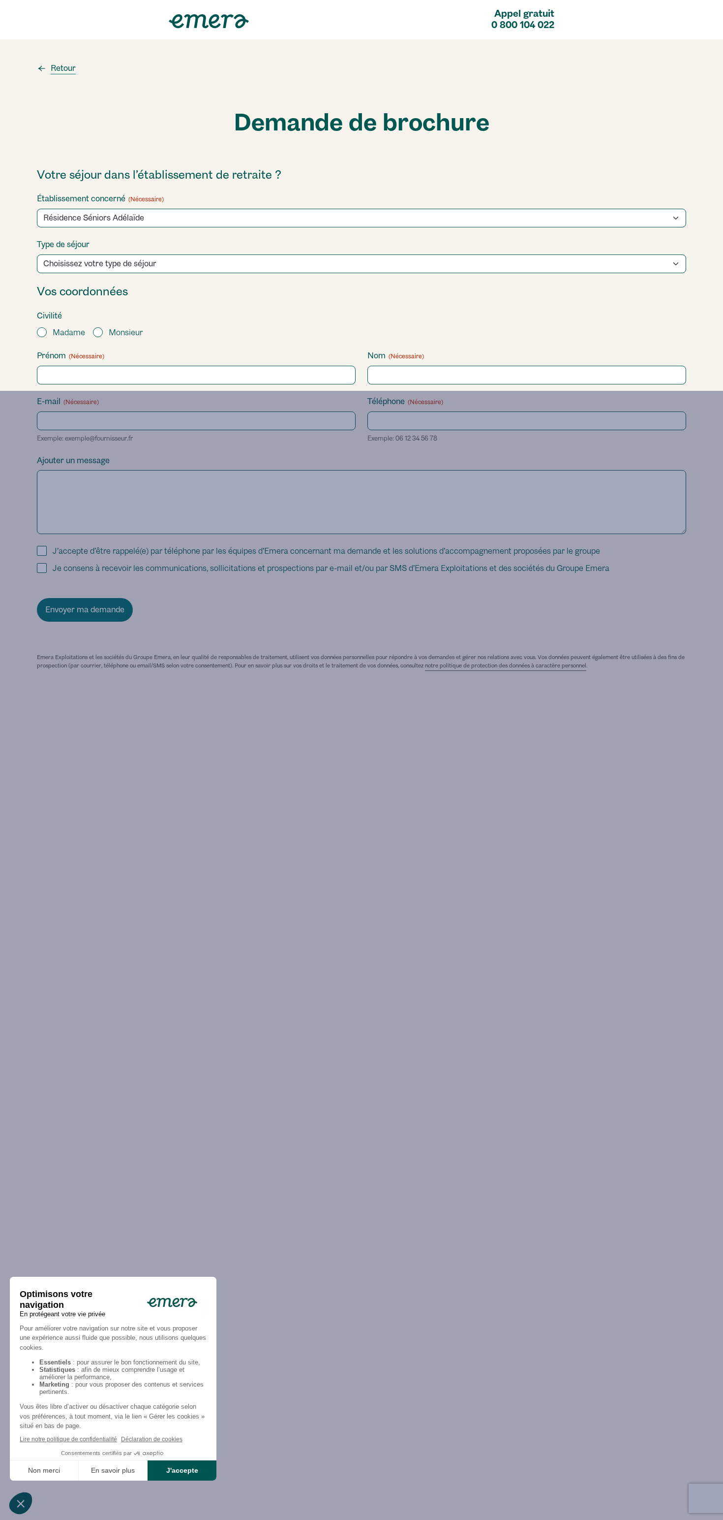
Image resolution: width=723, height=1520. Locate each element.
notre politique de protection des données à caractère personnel (505, 665)
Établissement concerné (100, 198)
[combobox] (364, 264)
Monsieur (126, 332)
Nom (395, 355)
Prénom (70, 355)
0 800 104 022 (522, 25)
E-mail (68, 401)
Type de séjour (63, 244)
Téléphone (405, 401)
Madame (69, 332)
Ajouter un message (73, 460)
